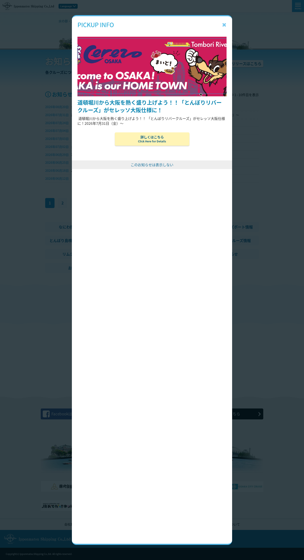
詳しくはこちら (152, 138)
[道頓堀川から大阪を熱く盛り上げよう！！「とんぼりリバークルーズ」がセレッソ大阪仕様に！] (152, 30)
